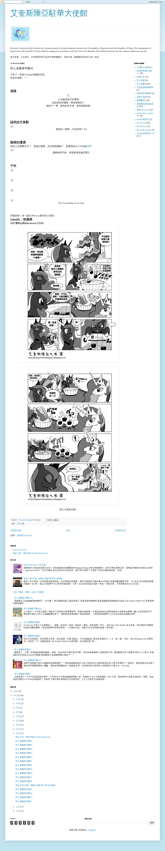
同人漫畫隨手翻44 (23, 749)
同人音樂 (141, 80)
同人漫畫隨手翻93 (22, 650)
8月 (18, 712)
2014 (16, 691)
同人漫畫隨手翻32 (23, 802)
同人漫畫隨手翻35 (23, 789)
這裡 (89, 146)
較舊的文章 (120, 531)
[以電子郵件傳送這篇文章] (47, 520)
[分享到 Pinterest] (57, 520)
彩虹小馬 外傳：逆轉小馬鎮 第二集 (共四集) (35, 785)
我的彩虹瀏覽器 (144, 93)
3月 (18, 734)
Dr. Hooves (141, 123)
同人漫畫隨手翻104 (33, 609)
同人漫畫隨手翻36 (23, 781)
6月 (18, 721)
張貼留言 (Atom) (24, 536)
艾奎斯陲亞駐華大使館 (49, 13)
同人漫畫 (20, 524)
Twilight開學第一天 (146, 134)
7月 (18, 716)
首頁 (68, 531)
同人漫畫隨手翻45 (23, 745)
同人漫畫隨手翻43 (23, 753)
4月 (18, 729)
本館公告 (141, 77)
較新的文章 (16, 531)
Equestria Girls (19, 550)
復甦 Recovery (143, 110)
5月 (18, 725)
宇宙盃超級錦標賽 (145, 87)
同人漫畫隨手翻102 (33, 660)
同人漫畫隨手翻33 (23, 797)
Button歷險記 (143, 119)
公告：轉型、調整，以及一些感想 (28, 592)
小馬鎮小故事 (143, 67)
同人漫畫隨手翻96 (32, 622)
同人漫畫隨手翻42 (23, 757)
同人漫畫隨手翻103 (23, 598)
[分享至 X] (52, 520)
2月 (18, 807)
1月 (18, 811)
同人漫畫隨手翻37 (23, 777)
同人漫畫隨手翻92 (22, 674)
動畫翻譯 (141, 101)
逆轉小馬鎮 (142, 97)
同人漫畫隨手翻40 (23, 765)
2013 (16, 696)
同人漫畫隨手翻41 (23, 761)
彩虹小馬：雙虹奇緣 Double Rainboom (30, 553)
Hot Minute (142, 126)
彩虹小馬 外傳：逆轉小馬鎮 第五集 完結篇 (43, 579)
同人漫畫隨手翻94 (32, 636)
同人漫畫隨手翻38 (23, 773)
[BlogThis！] (50, 520)
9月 (18, 708)
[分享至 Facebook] (55, 520)
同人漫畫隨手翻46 (23, 741)
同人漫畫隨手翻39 (23, 769)
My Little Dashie (144, 130)
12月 (18, 699)
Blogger (92, 830)
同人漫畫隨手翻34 (23, 793)
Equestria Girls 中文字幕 (35, 565)
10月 (18, 704)
